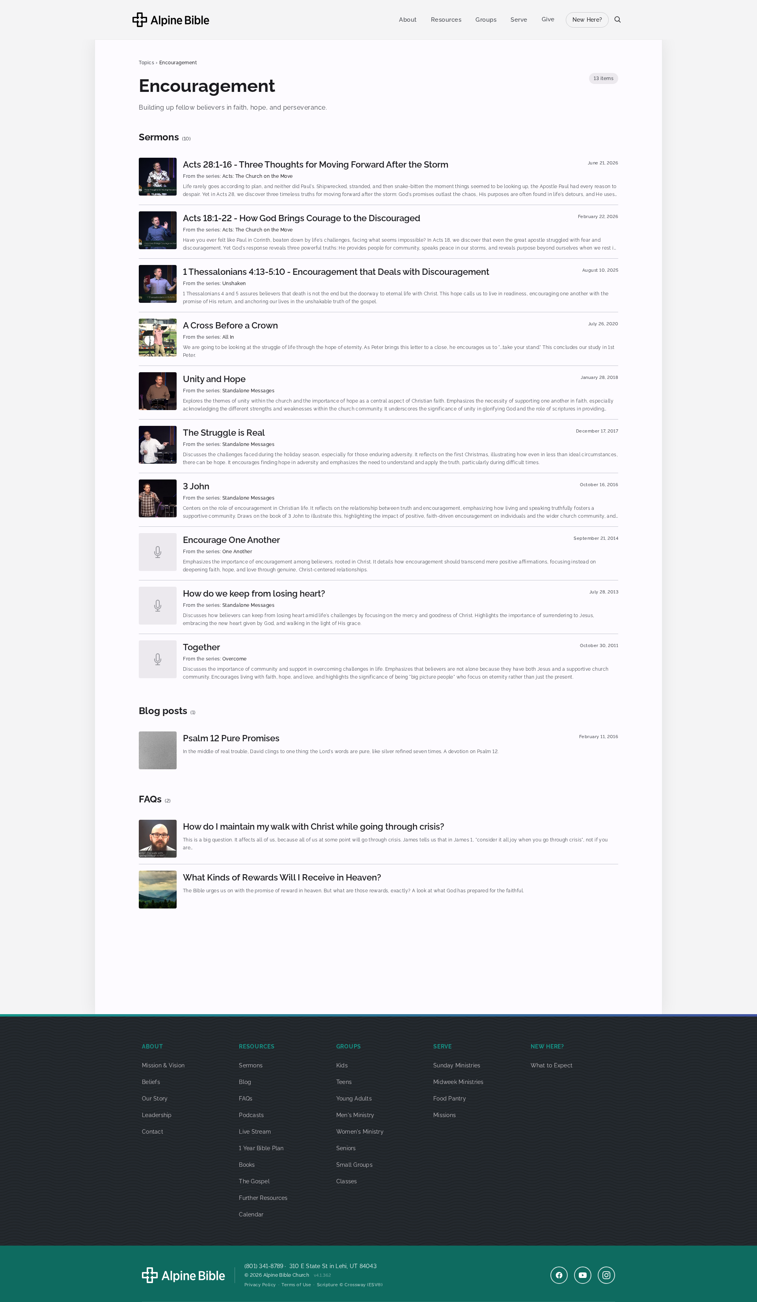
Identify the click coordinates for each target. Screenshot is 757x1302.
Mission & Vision (163, 1065)
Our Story (155, 1098)
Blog (245, 1082)
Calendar (251, 1214)
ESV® (375, 1284)
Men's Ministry (355, 1115)
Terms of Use (296, 1284)
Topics (146, 62)
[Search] (617, 19)
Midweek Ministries (458, 1082)
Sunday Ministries (456, 1065)
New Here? (587, 20)
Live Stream (255, 1132)
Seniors (346, 1148)
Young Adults (354, 1098)
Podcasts (251, 1115)
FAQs (245, 1098)
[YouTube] (582, 1275)
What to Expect (552, 1065)
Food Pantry (449, 1098)
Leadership (157, 1115)
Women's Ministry (360, 1132)
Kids (342, 1065)
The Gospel (254, 1181)
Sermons (251, 1065)
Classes (346, 1181)
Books (247, 1165)
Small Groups (354, 1165)
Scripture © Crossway (341, 1284)
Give (548, 19)
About (408, 19)
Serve (519, 19)
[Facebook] (559, 1275)
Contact (152, 1132)
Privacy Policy (260, 1284)
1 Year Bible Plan (261, 1148)
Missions (444, 1115)
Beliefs (151, 1082)
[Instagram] (606, 1275)
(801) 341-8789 (263, 1266)
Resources (446, 19)
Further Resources (263, 1198)
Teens (344, 1082)
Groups (485, 19)
